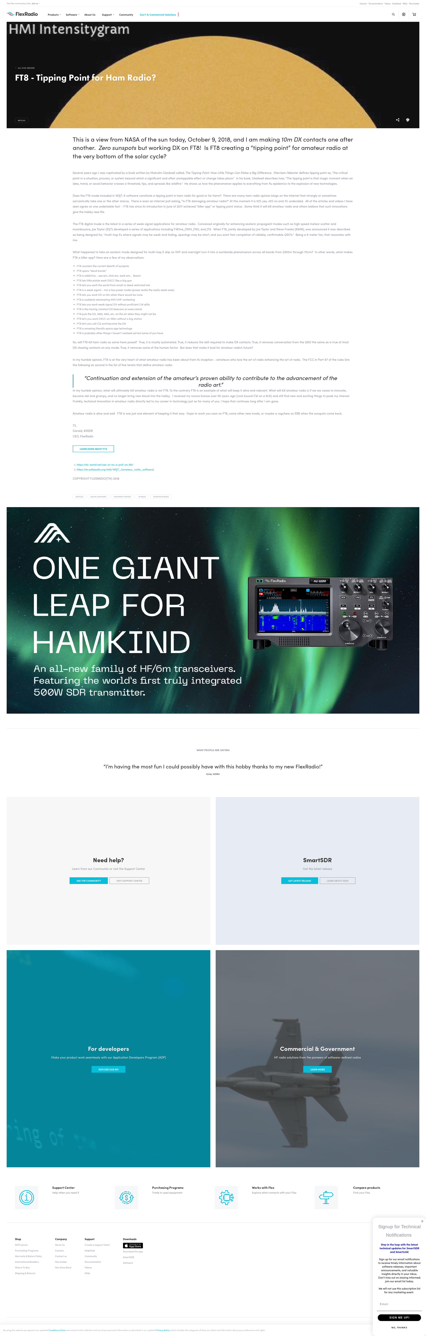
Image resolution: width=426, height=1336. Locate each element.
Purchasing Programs (26, 1250)
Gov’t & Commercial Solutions (158, 14)
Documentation (376, 3)
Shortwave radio (161, 496)
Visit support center (129, 880)
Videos (388, 3)
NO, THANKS (399, 1328)
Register (403, 14)
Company (61, 1239)
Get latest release (299, 880)
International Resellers (27, 1261)
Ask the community (89, 880)
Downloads (129, 1239)
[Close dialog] (422, 1221)
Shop (18, 1239)
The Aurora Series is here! (26, 3)
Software (71, 14)
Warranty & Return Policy (28, 1256)
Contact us (61, 1256)
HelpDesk (396, 3)
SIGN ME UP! (399, 1317)
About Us (89, 14)
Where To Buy (22, 1267)
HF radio (142, 496)
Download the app (133, 1251)
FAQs (405, 3)
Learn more (317, 1069)
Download (133, 1246)
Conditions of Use (57, 1330)
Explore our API (108, 1069)
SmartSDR (128, 1257)
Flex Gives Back (63, 1267)
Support (107, 14)
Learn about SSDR (337, 880)
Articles (21, 120)
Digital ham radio (98, 496)
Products (53, 14)
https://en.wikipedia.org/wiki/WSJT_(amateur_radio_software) (115, 469)
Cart (414, 14)
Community (126, 14)
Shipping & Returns (25, 1273)
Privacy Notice (163, 1330)
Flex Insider (414, 3)
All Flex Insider (26, 68)
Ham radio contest (122, 496)
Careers (363, 3)
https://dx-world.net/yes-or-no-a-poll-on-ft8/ (105, 464)
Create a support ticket (97, 1244)
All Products (21, 1244)
